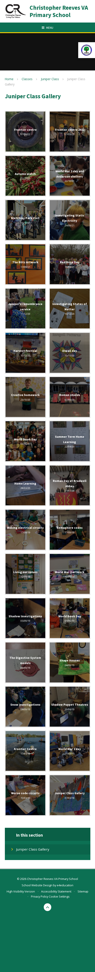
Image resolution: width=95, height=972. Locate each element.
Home (9, 79)
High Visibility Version (21, 891)
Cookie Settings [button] (59, 896)
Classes (27, 79)
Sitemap (83, 891)
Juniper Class (50, 79)
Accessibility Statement (56, 891)
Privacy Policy (39, 896)
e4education (65, 885)
